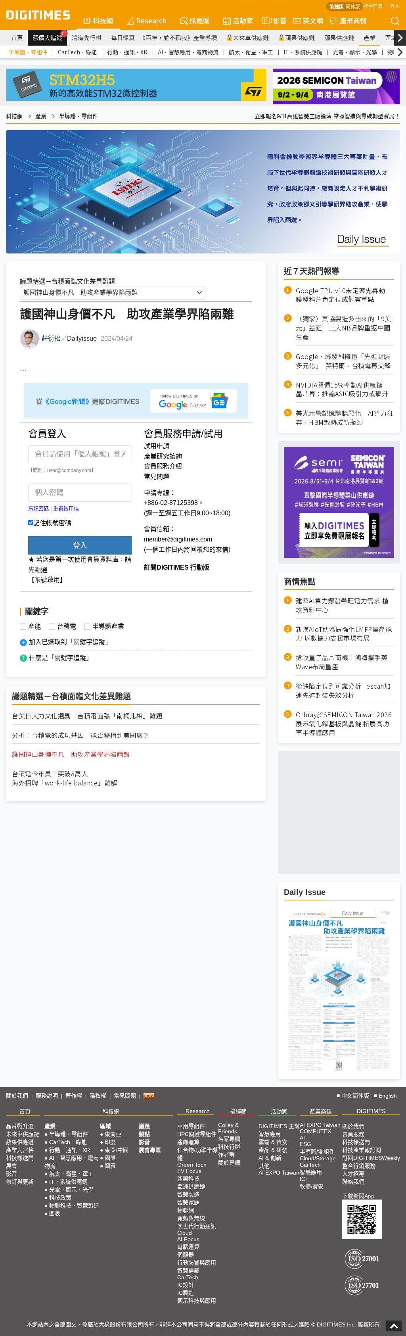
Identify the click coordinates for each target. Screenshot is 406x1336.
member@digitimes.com (178, 539)
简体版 (353, 6)
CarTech (187, 1277)
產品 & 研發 (273, 1150)
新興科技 (188, 1178)
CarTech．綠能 (77, 52)
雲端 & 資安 (273, 1142)
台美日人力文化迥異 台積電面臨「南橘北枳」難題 (87, 715)
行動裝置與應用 (196, 1262)
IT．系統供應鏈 (302, 52)
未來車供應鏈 (251, 37)
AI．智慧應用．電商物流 (188, 52)
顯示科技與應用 (196, 1301)
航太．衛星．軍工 (251, 52)
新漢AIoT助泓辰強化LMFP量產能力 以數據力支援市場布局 (344, 634)
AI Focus (188, 1239)
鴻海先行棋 (87, 37)
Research (151, 20)
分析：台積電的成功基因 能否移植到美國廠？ (80, 735)
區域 (391, 37)
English (388, 1095)
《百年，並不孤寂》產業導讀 (178, 37)
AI (302, 1137)
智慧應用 (270, 1134)
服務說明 (47, 1095)
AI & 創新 (270, 1158)
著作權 (73, 1095)
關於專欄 (229, 1162)
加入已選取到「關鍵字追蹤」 (70, 642)
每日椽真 (123, 37)
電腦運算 (188, 1247)
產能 (34, 627)
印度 (110, 1142)
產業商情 (353, 20)
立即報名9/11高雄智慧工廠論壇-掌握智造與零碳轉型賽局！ (327, 116)
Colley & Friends (228, 1128)
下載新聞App (358, 1196)
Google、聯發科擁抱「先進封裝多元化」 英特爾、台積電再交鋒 (343, 361)
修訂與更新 (20, 1182)
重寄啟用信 (66, 509)
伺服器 (185, 1255)
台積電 (66, 627)
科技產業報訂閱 (361, 1150)
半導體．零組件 (28, 52)
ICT (304, 1179)
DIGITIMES (371, 1111)
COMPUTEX (315, 1131)
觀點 (144, 1134)
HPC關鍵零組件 (196, 1134)
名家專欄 (229, 1139)
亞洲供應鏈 (191, 1186)
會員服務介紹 (163, 466)
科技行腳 (229, 1147)
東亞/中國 (116, 1150)
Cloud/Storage (318, 1158)
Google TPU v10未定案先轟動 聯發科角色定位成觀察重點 (344, 295)
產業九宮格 (20, 1150)
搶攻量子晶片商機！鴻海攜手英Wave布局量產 (341, 662)
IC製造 (185, 1293)
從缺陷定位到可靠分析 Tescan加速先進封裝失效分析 (343, 690)
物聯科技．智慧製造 (74, 1205)
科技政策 (60, 1197)
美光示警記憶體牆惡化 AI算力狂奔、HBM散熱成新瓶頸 (344, 418)
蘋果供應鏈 (300, 37)
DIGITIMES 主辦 (279, 1126)
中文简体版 (355, 1095)
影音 (276, 20)
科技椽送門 (20, 1158)
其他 (264, 1166)
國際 (110, 1158)
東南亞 (113, 1134)
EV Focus (189, 1171)
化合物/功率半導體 (197, 1154)
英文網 (313, 20)
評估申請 (372, 5)
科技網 (103, 20)
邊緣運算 (188, 1142)
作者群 (226, 1155)
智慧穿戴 (188, 1270)
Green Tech (192, 1164)
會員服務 (353, 1134)
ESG (305, 1144)
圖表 (54, 1213)
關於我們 (17, 1095)
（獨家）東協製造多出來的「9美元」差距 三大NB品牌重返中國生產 (343, 328)
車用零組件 (191, 1126)
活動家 (243, 20)
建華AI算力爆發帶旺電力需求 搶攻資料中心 (342, 605)
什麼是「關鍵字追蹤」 (60, 658)
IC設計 (185, 1285)
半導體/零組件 (317, 1151)
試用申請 (156, 446)
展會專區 (150, 1150)
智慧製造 (188, 1194)
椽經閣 (200, 20)
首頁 (17, 37)
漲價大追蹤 (50, 36)
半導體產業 (108, 627)
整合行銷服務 (358, 1166)
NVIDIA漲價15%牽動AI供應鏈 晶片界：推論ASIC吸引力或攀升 (342, 389)
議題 (144, 1126)
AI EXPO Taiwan (279, 1172)
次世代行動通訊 (196, 1226)
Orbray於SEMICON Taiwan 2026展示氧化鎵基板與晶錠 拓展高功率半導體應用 (344, 723)
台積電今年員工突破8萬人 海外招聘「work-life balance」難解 (64, 778)
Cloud (184, 1233)
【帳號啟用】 (47, 579)
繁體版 (336, 6)
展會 (11, 1166)
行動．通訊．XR (127, 52)
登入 (395, 5)
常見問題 (156, 476)
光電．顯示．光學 (355, 52)
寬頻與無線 (191, 1218)
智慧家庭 (188, 1202)
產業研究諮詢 (163, 456)
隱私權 (98, 1095)
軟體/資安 (312, 1186)
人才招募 (353, 1174)
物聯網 (185, 1210)
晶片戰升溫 (20, 1126)
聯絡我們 (353, 1182)
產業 (369, 37)
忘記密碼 (38, 509)
